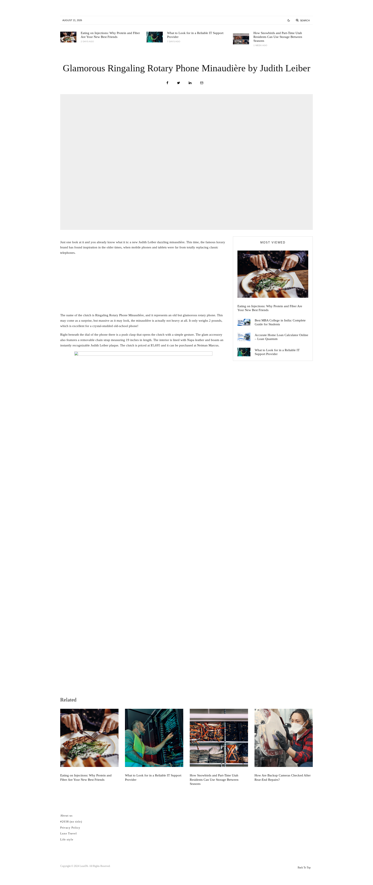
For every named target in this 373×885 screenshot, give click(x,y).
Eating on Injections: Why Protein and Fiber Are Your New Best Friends (110, 35)
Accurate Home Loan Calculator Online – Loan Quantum (281, 337)
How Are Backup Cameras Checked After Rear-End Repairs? (282, 777)
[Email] (201, 82)
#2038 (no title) (71, 821)
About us (66, 815)
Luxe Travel (68, 833)
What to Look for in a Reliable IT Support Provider (195, 35)
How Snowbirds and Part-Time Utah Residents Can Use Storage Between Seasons (277, 36)
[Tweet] (178, 82)
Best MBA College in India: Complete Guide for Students (280, 322)
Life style (66, 839)
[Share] (167, 82)
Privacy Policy (70, 827)
